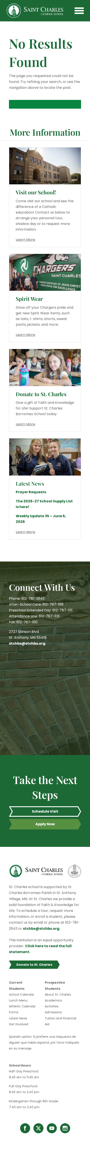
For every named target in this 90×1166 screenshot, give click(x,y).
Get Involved (18, 1024)
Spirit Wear (29, 298)
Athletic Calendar (22, 1006)
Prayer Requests (31, 492)
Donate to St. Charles (41, 393)
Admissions (53, 1012)
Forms (13, 1012)
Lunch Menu (18, 1000)
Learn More (25, 239)
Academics (53, 1000)
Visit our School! (36, 192)
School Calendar (21, 994)
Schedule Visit (45, 811)
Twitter (38, 1128)
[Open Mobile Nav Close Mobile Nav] (79, 10)
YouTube (52, 1128)
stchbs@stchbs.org (27, 643)
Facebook (25, 1128)
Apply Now (45, 824)
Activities (52, 1006)
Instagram (65, 1128)
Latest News (18, 1018)
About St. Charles (58, 994)
